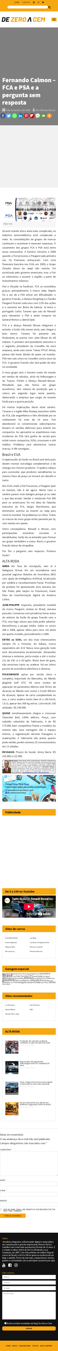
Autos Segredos (11, 942)
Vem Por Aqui (35, 1005)
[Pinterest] (26, 115)
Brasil (7, 975)
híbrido (35, 980)
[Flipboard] (32, 115)
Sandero (30, 982)
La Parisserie (10, 1005)
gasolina (8, 980)
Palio (8, 982)
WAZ (31, 1009)
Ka (44, 980)
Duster (39, 976)
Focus (53, 978)
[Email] (43, 115)
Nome (3, 1180)
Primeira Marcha (36, 951)
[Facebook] (3, 115)
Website (3, 1201)
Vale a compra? (46, 1346)
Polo (16, 982)
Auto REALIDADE (11, 938)
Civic (18, 976)
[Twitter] (8, 115)
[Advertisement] (29, 156)
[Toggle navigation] (54, 19)
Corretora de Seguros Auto (39, 942)
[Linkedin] (20, 115)
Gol (16, 980)
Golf (20, 980)
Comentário (6, 1150)
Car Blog (33, 938)
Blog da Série (10, 947)
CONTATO (26, 2)
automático (44, 973)
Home (8, 1346)
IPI (41, 980)
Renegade (22, 982)
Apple (29, 974)
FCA (42, 978)
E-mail (3, 1190)
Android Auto (21, 974)
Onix (4, 982)
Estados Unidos (17, 978)
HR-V (28, 981)
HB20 (24, 980)
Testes (35, 1346)
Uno (4, 984)
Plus (11, 983)
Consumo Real (25, 1346)
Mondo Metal (10, 1009)
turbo (52, 982)
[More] (49, 115)
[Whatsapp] (14, 115)
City (14, 976)
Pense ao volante (36, 947)
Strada (37, 982)
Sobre (16, 2)
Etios (35, 978)
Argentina (35, 974)
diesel (35, 976)
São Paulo (45, 982)
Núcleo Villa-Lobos (12, 1014)
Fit (45, 978)
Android (13, 974)
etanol (28, 978)
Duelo (14, 1346)
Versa (8, 984)
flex (49, 978)
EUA (39, 978)
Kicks (47, 980)
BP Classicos (10, 951)
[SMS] (37, 115)
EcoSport (46, 976)
